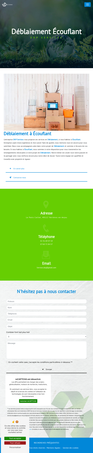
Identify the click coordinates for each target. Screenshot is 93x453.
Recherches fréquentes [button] (46, 442)
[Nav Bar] (87, 4)
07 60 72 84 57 (46, 244)
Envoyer (49, 369)
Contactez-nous (19, 177)
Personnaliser (15, 447)
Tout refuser (15, 443)
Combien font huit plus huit (18, 332)
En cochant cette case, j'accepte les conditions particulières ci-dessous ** (40, 362)
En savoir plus (18, 168)
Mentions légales (53, 448)
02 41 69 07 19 (46, 241)
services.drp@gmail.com (46, 267)
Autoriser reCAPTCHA (28, 401)
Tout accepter (15, 438)
